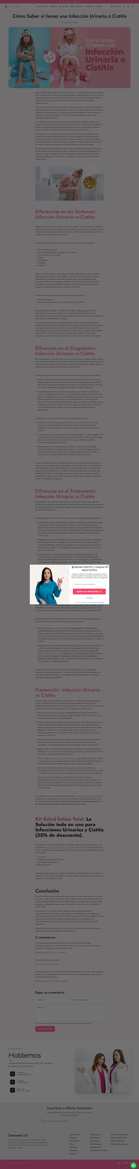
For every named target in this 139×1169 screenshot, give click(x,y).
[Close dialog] (107, 566)
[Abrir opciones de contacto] (133, 1165)
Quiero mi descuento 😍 (89, 591)
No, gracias (89, 598)
